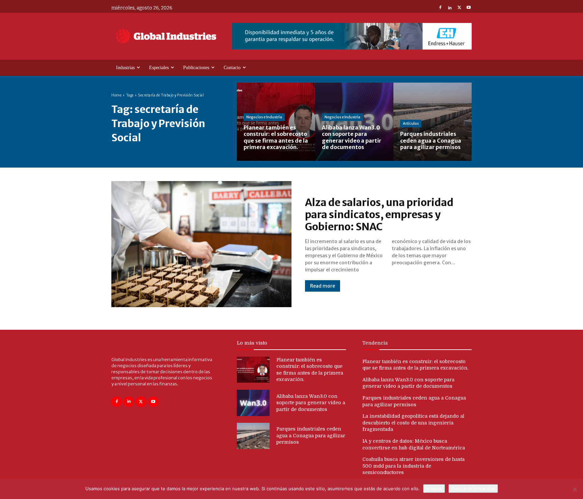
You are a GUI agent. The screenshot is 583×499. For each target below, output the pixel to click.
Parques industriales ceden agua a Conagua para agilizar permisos (310, 435)
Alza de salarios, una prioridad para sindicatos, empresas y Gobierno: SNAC (379, 214)
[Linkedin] (450, 8)
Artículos (411, 123)
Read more (322, 286)
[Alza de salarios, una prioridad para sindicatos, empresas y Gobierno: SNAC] (201, 244)
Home (116, 95)
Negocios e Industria (264, 117)
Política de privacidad (473, 488)
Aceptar (434, 488)
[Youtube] (469, 8)
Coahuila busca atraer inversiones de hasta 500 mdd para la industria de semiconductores (413, 466)
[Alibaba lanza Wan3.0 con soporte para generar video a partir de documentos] (354, 122)
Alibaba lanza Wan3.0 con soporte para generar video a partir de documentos (310, 402)
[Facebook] (440, 8)
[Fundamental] (352, 36)
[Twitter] (459, 8)
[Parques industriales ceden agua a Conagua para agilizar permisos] (432, 122)
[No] (574, 489)
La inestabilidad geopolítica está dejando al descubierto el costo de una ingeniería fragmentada (413, 422)
